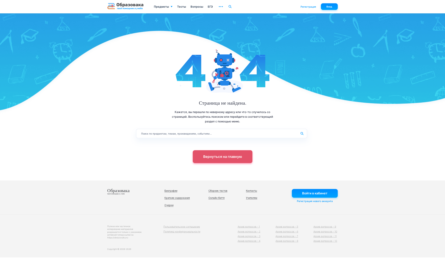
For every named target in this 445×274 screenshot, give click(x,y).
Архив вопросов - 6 (287, 231)
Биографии (170, 190)
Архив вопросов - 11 (325, 236)
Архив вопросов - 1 (249, 226)
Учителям (251, 197)
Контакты (251, 190)
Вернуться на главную (222, 157)
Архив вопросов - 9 (324, 226)
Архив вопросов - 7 (287, 236)
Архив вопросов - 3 (249, 236)
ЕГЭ (210, 6)
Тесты (181, 6)
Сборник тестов (217, 190)
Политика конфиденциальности (181, 231)
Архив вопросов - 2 (249, 231)
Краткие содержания (177, 197)
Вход (329, 6)
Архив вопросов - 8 (287, 240)
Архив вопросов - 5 (287, 226)
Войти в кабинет (314, 193)
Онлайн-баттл (216, 197)
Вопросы (197, 6)
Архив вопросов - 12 (325, 240)
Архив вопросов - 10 (325, 231)
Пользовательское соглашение (181, 226)
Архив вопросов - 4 (249, 240)
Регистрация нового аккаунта (315, 201)
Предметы (161, 6)
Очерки (168, 205)
